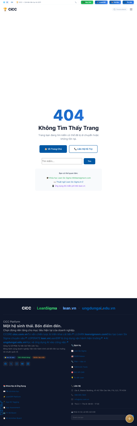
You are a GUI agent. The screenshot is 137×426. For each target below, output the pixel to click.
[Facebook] (5, 364)
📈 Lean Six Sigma (78, 351)
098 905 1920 (80, 395)
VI (7, 2)
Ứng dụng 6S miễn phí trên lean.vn (70, 186)
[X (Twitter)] (11, 364)
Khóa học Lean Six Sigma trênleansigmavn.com (70, 178)
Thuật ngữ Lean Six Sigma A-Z (69, 182)
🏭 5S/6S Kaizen (78, 356)
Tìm (89, 161)
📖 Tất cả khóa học (11, 391)
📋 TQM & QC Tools (79, 367)
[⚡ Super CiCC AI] (129, 419)
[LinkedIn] (28, 364)
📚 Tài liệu (115, 2)
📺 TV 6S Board (9, 413)
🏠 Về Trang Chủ (53, 149)
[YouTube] (22, 364)
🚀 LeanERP (101, 2)
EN (12, 2)
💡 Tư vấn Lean (77, 377)
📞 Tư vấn (128, 2)
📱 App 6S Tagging (11, 402)
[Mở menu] (131, 9)
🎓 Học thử (87, 2)
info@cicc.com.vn (82, 399)
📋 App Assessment (11, 407)
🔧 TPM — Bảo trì (78, 361)
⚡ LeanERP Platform (12, 397)
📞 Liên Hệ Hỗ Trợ (83, 149)
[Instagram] (16, 364)
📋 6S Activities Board (12, 418)
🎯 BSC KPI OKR (77, 372)
